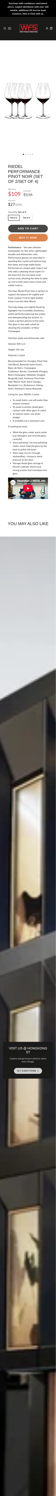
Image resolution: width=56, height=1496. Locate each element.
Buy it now (28, 237)
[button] (23, 154)
